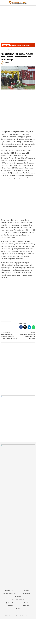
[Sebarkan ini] (21, 327)
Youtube (27, 605)
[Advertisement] (18, 24)
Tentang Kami (9, 591)
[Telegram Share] (29, 327)
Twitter (27, 603)
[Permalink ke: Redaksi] (2, 63)
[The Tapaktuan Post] (18, 2)
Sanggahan (26, 593)
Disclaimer (17, 596)
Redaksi (26, 591)
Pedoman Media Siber (9, 593)
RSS (19, 608)
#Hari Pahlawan (6, 320)
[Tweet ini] (25, 327)
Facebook (10, 603)
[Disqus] (18, 369)
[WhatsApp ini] (33, 327)
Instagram (10, 605)
